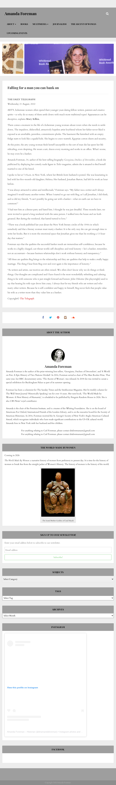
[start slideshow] (48, 70)
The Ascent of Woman (83, 24)
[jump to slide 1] (51, 70)
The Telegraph (27, 298)
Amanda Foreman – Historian (21, 732)
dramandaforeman (48, 732)
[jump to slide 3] (58, 70)
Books (24, 24)
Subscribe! (58, 557)
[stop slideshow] (67, 70)
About (10, 24)
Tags (58, 591)
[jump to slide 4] (61, 70)
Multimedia (39, 24)
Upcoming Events (17, 33)
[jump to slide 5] (64, 70)
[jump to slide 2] (54, 70)
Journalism (59, 24)
